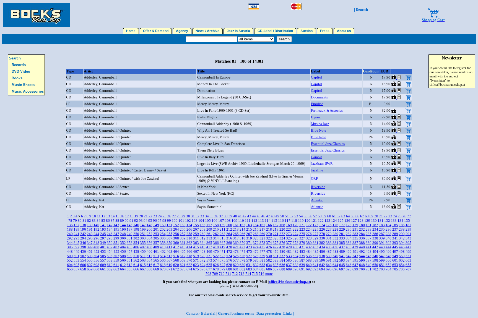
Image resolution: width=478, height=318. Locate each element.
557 (103, 260)
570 (189, 260)
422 (242, 247)
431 (302, 247)
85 (103, 220)
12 (103, 216)
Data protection (268, 313)
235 (382, 229)
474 (242, 251)
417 (209, 247)
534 (295, 256)
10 (94, 216)
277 (315, 234)
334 (349, 238)
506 (110, 256)
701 (369, 269)
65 (353, 216)
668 (149, 269)
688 (282, 269)
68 (367, 216)
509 (130, 256)
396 (70, 247)
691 (302, 269)
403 (116, 247)
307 (169, 238)
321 (262, 238)
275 (302, 234)
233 (369, 229)
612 (123, 265)
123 (327, 220)
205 (183, 229)
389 (369, 243)
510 (136, 256)
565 (156, 260)
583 (276, 260)
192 (96, 229)
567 (169, 260)
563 (143, 260)
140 (96, 225)
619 (169, 265)
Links (287, 313)
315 (222, 238)
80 (80, 220)
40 (235, 216)
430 (295, 247)
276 (309, 234)
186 (402, 225)
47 (268, 216)
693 (315, 269)
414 (189, 247)
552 (70, 260)
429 (289, 247)
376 (282, 243)
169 (289, 225)
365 (209, 243)
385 (342, 243)
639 (302, 265)
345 (76, 243)
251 (143, 234)
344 (70, 243)
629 (236, 265)
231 (355, 229)
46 (263, 216)
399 (90, 247)
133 (394, 220)
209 (209, 229)
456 (123, 251)
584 (282, 260)
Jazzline (317, 170)
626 (216, 265)
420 (229, 247)
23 (155, 216)
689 (289, 269)
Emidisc (317, 104)
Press (324, 31)
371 (249, 243)
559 (116, 260)
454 (110, 251)
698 (349, 269)
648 (362, 265)
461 (156, 251)
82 (89, 220)
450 (83, 251)
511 (143, 256)
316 (229, 238)
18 (132, 216)
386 (349, 243)
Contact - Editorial (200, 313)
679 (222, 269)
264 (229, 234)
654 (402, 265)
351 (116, 243)
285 (369, 234)
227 (329, 229)
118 (294, 220)
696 (335, 269)
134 (400, 220)
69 (371, 216)
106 (214, 220)
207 (196, 229)
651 (382, 265)
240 (70, 234)
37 (221, 216)
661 (103, 269)
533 (289, 256)
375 (276, 243)
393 (395, 243)
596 (362, 260)
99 (169, 220)
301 (130, 238)
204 (176, 229)
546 (375, 256)
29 (183, 216)
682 (242, 269)
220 (282, 229)
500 (70, 256)
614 (136, 265)
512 (149, 256)
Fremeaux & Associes (327, 110)
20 (141, 216)
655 (408, 265)
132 (387, 220)
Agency (182, 31)
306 (163, 238)
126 (347, 220)
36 (216, 216)
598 (375, 260)
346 (83, 243)
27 (174, 216)
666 (136, 269)
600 (388, 260)
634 (269, 265)
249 (130, 234)
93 (141, 220)
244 (96, 234)
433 (315, 247)
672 (176, 269)
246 (110, 234)
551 (408, 256)
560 (123, 260)
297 (103, 238)
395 (408, 243)
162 (242, 225)
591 (329, 260)
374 (269, 243)
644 (335, 265)
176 (335, 225)
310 (189, 238)
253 (156, 234)
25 (165, 216)
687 (276, 269)
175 (329, 225)
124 (334, 220)
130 (374, 220)
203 (169, 229)
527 (249, 256)
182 (375, 225)
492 (362, 251)
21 (146, 216)
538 (322, 256)
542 (349, 256)
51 (287, 216)
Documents (319, 97)
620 (176, 265)
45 (259, 216)
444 (388, 247)
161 (236, 225)
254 (163, 234)
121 (314, 220)
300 (123, 238)
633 (262, 265)
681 (236, 269)
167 (276, 225)
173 (315, 225)
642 (322, 265)
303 (143, 238)
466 (189, 251)
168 (282, 225)
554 (83, 260)
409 (156, 247)
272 (282, 234)
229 (342, 229)
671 (169, 269)
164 (256, 225)
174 (322, 225)
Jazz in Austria (238, 31)
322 (269, 238)
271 (276, 234)
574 (216, 260)
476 (256, 251)
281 (342, 234)
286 (375, 234)
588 (309, 260)
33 (202, 216)
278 (322, 234)
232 (362, 229)
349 (103, 243)
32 (197, 216)
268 (256, 234)
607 (90, 265)
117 (287, 220)
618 (163, 265)
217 (262, 229)
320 (256, 238)
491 (355, 251)
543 (355, 256)
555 (90, 260)
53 (296, 216)
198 (136, 229)
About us (344, 31)
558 (110, 260)
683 (249, 269)
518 (189, 256)
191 (90, 229)
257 (183, 234)
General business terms (236, 313)
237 (395, 229)
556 (96, 260)
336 (362, 238)
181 (369, 225)
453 (103, 251)
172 (309, 225)
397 (76, 247)
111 (248, 220)
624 (203, 265)
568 (176, 260)
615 (143, 265)
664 (123, 269)
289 (395, 234)
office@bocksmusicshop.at (289, 282)
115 (274, 220)
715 (255, 274)
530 (269, 256)
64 (348, 216)
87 (113, 220)
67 (362, 216)
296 (96, 238)
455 (116, 251)
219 (276, 229)
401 (103, 247)
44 (254, 216)
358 (163, 243)
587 (302, 260)
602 (402, 260)
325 (289, 238)
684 (256, 269)
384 (335, 243)
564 (149, 260)
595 (355, 260)
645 (342, 265)
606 (83, 265)
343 (408, 238)
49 (277, 216)
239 (408, 229)
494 (375, 251)
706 (402, 269)
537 (315, 256)
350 (110, 243)
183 (382, 225)
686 (269, 269)
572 (203, 260)
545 (369, 256)
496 (388, 251)
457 (130, 251)
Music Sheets (23, 85)
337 (369, 238)
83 (94, 220)
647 (355, 265)
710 (222, 274)
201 (156, 229)
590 (322, 260)
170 (295, 225)
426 (269, 247)
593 (342, 260)
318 (242, 238)
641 (315, 265)
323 (276, 238)
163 (249, 225)
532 (282, 256)
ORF (314, 178)
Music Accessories (28, 91)
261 (209, 234)
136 (70, 225)
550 (402, 256)
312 (203, 238)
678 (216, 269)
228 (335, 229)
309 (183, 238)
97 (160, 220)
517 (183, 256)
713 (242, 274)
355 (143, 243)
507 (116, 256)
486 (322, 251)
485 (315, 251)
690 (295, 269)
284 (362, 234)
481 (289, 251)
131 (380, 220)
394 (402, 243)
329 (315, 238)
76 (404, 216)
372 (256, 243)
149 (156, 225)
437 (342, 247)
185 (395, 225)
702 (375, 269)
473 (236, 251)
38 (226, 216)
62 (339, 216)
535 (302, 256)
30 (188, 216)
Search (15, 58)
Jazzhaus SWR (322, 163)
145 (130, 225)
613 (130, 265)
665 (130, 269)
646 (349, 265)
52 (291, 216)
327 (302, 238)
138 (83, 225)
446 (402, 247)
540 (335, 256)
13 (108, 216)
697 (342, 269)
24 (160, 216)
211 (222, 229)
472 (229, 251)
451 (90, 251)
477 (262, 251)
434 (322, 247)
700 (362, 269)
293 (76, 238)
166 (269, 225)
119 (301, 220)
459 (143, 251)
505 (103, 256)
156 (203, 225)
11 (99, 216)
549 (395, 256)
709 (215, 274)
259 (196, 234)
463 (169, 251)
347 (90, 243)
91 (131, 220)
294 (83, 238)
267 (249, 234)
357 (156, 243)
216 (256, 229)
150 (163, 225)
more (269, 274)
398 (83, 247)
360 (176, 243)
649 (369, 265)
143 (116, 225)
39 (230, 216)
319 (249, 238)
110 (241, 220)
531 (276, 256)
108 (228, 220)
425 (262, 247)
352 (123, 243)
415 (196, 247)
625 (209, 265)
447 (408, 247)
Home (130, 31)
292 (70, 238)
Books (17, 78)
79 (75, 220)
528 (256, 256)
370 (242, 243)
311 (196, 238)
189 (76, 229)
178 (349, 225)
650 (375, 265)
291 (408, 234)
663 (116, 269)
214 (242, 229)
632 (256, 265)
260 (203, 234)
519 (196, 256)
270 (269, 234)
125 (341, 220)
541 (342, 256)
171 (302, 225)
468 (203, 251)
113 (261, 220)
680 (229, 269)
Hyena (316, 117)
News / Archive (207, 31)
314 (216, 238)
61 (334, 216)
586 (295, 260)
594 (349, 260)
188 (70, 229)
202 (163, 229)
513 (156, 256)
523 (222, 256)
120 (307, 220)
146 (136, 225)
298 (110, 238)
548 (388, 256)
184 (388, 225)
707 (408, 269)
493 (369, 251)
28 (179, 216)
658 (83, 269)
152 (176, 225)
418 (216, 247)
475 (249, 251)
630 (242, 265)
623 (196, 265)
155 (196, 225)
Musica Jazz (320, 124)
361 (183, 243)
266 (242, 234)
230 (349, 229)
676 (203, 269)
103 (195, 220)
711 (228, 274)
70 (376, 216)
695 (329, 269)
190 (83, 229)
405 (130, 247)
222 (295, 229)
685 (262, 269)
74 (395, 216)
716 (261, 274)
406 (136, 247)
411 (169, 247)
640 (309, 265)
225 (315, 229)
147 (143, 225)
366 (216, 243)
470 (216, 251)
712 (235, 274)
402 (110, 247)
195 (116, 229)
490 (349, 251)
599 (382, 260)
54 (301, 216)
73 (390, 216)
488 (335, 251)
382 (322, 243)
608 (96, 265)
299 (116, 238)
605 (76, 265)
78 (70, 220)
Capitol (316, 77)
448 (70, 251)
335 (355, 238)
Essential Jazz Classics (328, 144)
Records (19, 65)
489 (342, 251)
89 (122, 220)
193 (103, 229)
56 (310, 216)
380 (309, 243)
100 (175, 220)
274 (295, 234)
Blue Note (318, 130)
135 (407, 220)
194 (110, 229)
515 (169, 256)
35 (212, 216)
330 (322, 238)
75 (400, 216)
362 (189, 243)
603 (408, 260)
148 (149, 225)
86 (108, 220)
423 (249, 247)
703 (382, 269)
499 (408, 251)
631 (249, 265)
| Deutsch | (362, 9)
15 (117, 216)
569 (183, 260)
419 (222, 247)
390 (375, 243)
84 (98, 220)
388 (362, 243)
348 (96, 243)
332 (335, 238)
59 (324, 216)
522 (216, 256)
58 (320, 216)
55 (306, 216)
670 (163, 269)
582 (269, 260)
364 (203, 243)
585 (289, 260)
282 (349, 234)
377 (289, 243)
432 (309, 247)
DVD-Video (21, 71)
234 (375, 229)
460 (149, 251)
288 (388, 234)
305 (156, 238)
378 (295, 243)
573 (209, 260)
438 (349, 247)
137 (76, 225)
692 (309, 269)
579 (249, 260)
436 (335, 247)
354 (136, 243)
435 (329, 247)
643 (329, 265)
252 (149, 234)
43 (249, 216)
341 (395, 238)
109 (234, 220)
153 (183, 225)
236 (388, 229)
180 (362, 225)
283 (355, 234)
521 (209, 256)
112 (254, 220)
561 (130, 260)
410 (163, 247)
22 (150, 216)
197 (130, 229)
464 (176, 251)
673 (183, 269)
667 (143, 269)
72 (386, 216)
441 (369, 247)
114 (268, 220)
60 (329, 216)
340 (388, 238)
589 (315, 260)
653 (395, 265)
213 (236, 229)
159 (222, 225)
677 (209, 269)
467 (196, 251)
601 (395, 260)
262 (216, 234)
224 (309, 229)
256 (176, 234)
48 (273, 216)
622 (189, 265)
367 (222, 243)
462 (163, 251)
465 (183, 251)
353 (130, 243)
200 (149, 229)
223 (302, 229)
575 (222, 260)
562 (136, 260)
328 (309, 238)
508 (123, 256)
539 (329, 256)
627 (222, 265)
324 (282, 238)
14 (113, 216)
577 (236, 260)
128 (360, 220)
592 (335, 260)
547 (382, 256)
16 (122, 216)
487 (329, 251)
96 (155, 220)
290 (402, 234)
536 (309, 256)
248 (123, 234)
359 (169, 243)
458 (136, 251)
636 (282, 265)
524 (229, 256)
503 (90, 256)
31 (193, 216)
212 (229, 229)
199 (143, 229)
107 (221, 220)
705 (395, 269)
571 (196, 260)
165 (262, 225)
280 (335, 234)
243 (90, 234)
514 (163, 256)
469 (209, 251)
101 (181, 220)
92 (136, 220)
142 (110, 225)
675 (196, 269)
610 (110, 265)
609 (103, 265)
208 (203, 229)
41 (240, 216)
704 (388, 269)
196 (123, 229)
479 (276, 251)
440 (362, 247)
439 (355, 247)
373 (262, 243)
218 (269, 229)
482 (295, 251)
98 (164, 220)
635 (276, 265)
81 (84, 220)
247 (116, 234)
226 (322, 229)
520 (203, 256)
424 (256, 247)
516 (176, 256)
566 (163, 260)
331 (329, 238)
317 (236, 238)
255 (169, 234)
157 (209, 225)
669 (156, 269)
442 (375, 247)
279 (329, 234)
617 (156, 265)
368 (229, 243)
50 (282, 216)
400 (96, 247)
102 (188, 220)
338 (375, 238)
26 (169, 216)
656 (70, 269)
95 (150, 220)
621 (183, 265)
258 (189, 234)
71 (381, 216)
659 (90, 269)
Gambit (316, 157)
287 (382, 234)
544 (362, 256)
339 (382, 238)
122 (321, 220)
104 (201, 220)
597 (369, 260)
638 (295, 265)
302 (136, 238)
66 (357, 216)
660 (96, 269)
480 (282, 251)
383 (329, 243)
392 (388, 243)
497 (395, 251)
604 (70, 265)
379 (302, 243)
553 (76, 260)
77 (409, 216)
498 (402, 251)
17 (127, 216)
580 (256, 260)
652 (388, 265)
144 (123, 225)
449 (76, 251)
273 (289, 234)
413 (183, 247)
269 (262, 234)
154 (189, 225)
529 (262, 256)
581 (262, 260)
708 (208, 274)
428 (282, 247)
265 (236, 234)
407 (143, 247)
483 (302, 251)
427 (276, 247)
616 (149, 265)
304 (149, 238)
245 (103, 234)
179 (355, 225)
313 (209, 238)
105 (208, 220)
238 (402, 229)
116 (281, 220)
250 (136, 234)
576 (229, 260)
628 (229, 265)
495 (382, 251)
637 (289, 265)
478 (269, 251)
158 (216, 225)
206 (189, 229)
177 (342, 225)
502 (83, 256)
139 (90, 225)
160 (229, 225)
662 (110, 269)
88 (117, 220)
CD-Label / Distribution (275, 31)
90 (127, 220)
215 (249, 229)
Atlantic (317, 200)
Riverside (318, 187)
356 (149, 243)
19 (136, 216)
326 (295, 238)
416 (203, 247)
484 (309, 251)
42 (244, 216)
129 (367, 220)
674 (189, 269)
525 (236, 256)
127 (354, 220)
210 (216, 229)
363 (196, 243)
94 (145, 220)
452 (96, 251)
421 (236, 247)
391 (382, 243)
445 (395, 247)
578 (242, 260)
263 (222, 234)
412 (176, 247)
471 (222, 251)
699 (355, 269)
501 (76, 256)
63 (343, 216)
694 (322, 269)
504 (96, 256)
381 (315, 243)
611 (116, 265)
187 (408, 225)
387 (355, 243)
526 (242, 256)
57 (315, 216)
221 (289, 229)
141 (103, 225)
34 (207, 216)
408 (149, 247)
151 (169, 225)
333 (342, 238)
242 (83, 234)
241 (76, 234)
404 (123, 247)
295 (90, 238)
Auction (306, 31)
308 (176, 238)
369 (236, 243)
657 (76, 269)
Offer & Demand (155, 31)
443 (382, 247)
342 (402, 238)
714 (248, 274)
